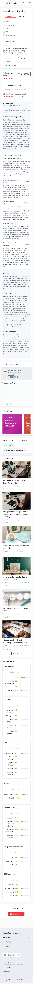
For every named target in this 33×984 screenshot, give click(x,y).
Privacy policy (7, 972)
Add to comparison (10, 65)
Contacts (21, 16)
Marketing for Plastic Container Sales (15, 609)
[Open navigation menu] (29, 2)
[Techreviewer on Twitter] (14, 955)
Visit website (17, 914)
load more (16, 653)
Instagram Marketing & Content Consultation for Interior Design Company (15, 514)
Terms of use (7, 967)
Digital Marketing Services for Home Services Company (14, 481)
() (18, 94)
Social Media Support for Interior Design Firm (15, 546)
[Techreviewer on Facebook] (18, 955)
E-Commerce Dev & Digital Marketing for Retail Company (14, 641)
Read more (5, 112)
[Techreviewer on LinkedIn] (9, 955)
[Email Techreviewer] (5, 955)
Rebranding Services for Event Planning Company (14, 578)
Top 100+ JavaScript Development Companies (10, 421)
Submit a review (26, 74)
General (10, 16)
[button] (16, 391)
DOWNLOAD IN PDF (17, 908)
